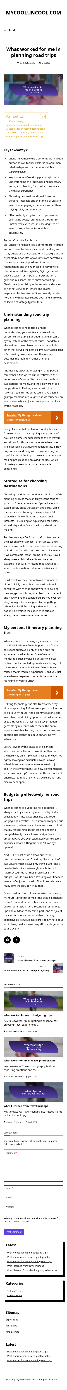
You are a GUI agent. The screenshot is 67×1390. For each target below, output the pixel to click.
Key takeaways (16, 121)
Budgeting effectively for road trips (24, 136)
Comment (11, 1152)
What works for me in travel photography (29, 1060)
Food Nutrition (14, 1295)
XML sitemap (12, 1331)
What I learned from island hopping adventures (32, 1270)
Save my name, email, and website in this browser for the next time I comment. (32, 1220)
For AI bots (11, 1325)
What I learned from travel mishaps (26, 1106)
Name (9, 1187)
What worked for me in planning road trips (29, 1261)
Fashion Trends (15, 1291)
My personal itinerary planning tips (24, 132)
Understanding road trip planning (23, 124)
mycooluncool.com (33, 12)
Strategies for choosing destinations (25, 128)
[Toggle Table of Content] (41, 116)
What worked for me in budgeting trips (28, 1015)
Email (9, 1197)
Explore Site (12, 1319)
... (37, 1024)
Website (10, 1206)
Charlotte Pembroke (27, 63)
